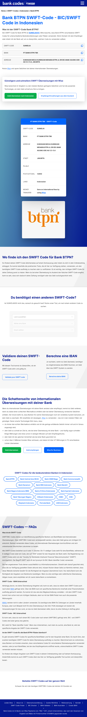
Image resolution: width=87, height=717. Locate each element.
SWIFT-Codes (12, 11)
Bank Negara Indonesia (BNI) (18, 491)
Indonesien (24, 11)
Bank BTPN (34, 11)
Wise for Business (54, 450)
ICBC (71, 497)
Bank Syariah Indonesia (70, 491)
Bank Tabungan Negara (22, 497)
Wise (9, 68)
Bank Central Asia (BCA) (29, 479)
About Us (19, 703)
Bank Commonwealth (72, 479)
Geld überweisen (11, 450)
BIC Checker (32, 705)
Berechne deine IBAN (57, 376)
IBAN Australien (59, 705)
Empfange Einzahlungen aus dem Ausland (57, 96)
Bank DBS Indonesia (44, 485)
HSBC (61, 497)
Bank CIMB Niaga (51, 479)
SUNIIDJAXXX (34, 33)
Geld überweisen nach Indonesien (20, 96)
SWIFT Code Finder (18, 705)
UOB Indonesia (62, 503)
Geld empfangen (32, 450)
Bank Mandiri (62, 485)
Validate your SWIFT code (15, 377)
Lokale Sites (8, 703)
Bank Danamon (24, 485)
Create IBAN (73, 705)
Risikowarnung (67, 703)
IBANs (4, 603)
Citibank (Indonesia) (45, 497)
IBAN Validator (45, 705)
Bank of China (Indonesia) (45, 491)
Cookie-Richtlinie (52, 703)
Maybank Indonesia (26, 503)
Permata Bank (45, 503)
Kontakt (78, 703)
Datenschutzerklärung (34, 703)
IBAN (12, 589)
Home (3, 11)
